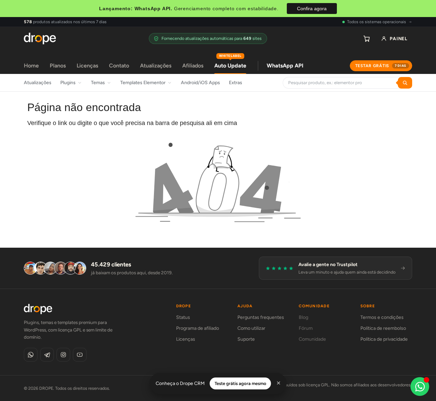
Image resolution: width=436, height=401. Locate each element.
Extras (235, 83)
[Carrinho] (366, 38)
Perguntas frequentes (260, 317)
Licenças (87, 65)
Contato (119, 65)
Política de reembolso (383, 328)
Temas (98, 83)
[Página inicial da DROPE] (40, 38)
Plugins (68, 83)
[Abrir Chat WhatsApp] (419, 386)
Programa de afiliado (197, 328)
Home (31, 65)
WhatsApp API (285, 65)
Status (183, 317)
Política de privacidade (384, 339)
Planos (58, 65)
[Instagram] (63, 354)
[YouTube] (80, 354)
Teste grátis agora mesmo (240, 383)
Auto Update (230, 63)
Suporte (246, 339)
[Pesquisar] (405, 83)
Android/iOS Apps (200, 83)
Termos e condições (382, 317)
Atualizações (155, 65)
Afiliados (192, 65)
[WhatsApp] (30, 354)
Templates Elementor (143, 83)
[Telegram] (47, 354)
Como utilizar (251, 328)
